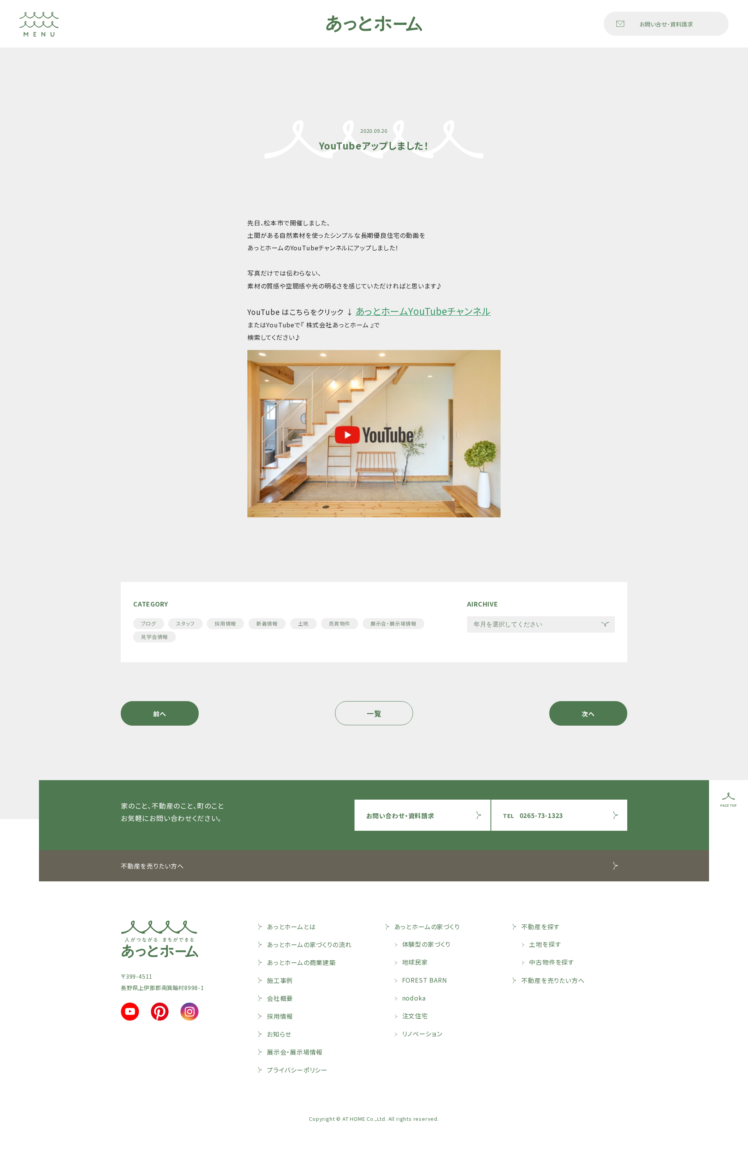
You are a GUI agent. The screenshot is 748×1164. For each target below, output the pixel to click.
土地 (303, 623)
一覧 (374, 713)
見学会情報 (154, 636)
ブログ (148, 623)
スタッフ (185, 623)
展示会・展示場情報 (393, 623)
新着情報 (267, 623)
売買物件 (339, 623)
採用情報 (225, 623)
